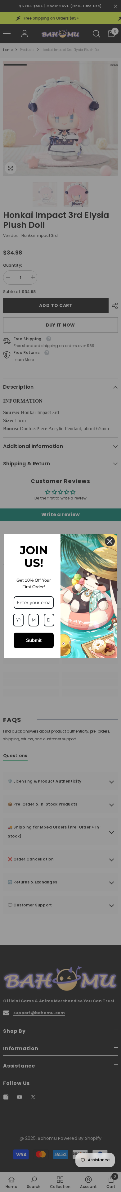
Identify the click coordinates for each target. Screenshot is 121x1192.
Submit (34, 640)
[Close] (109, 541)
